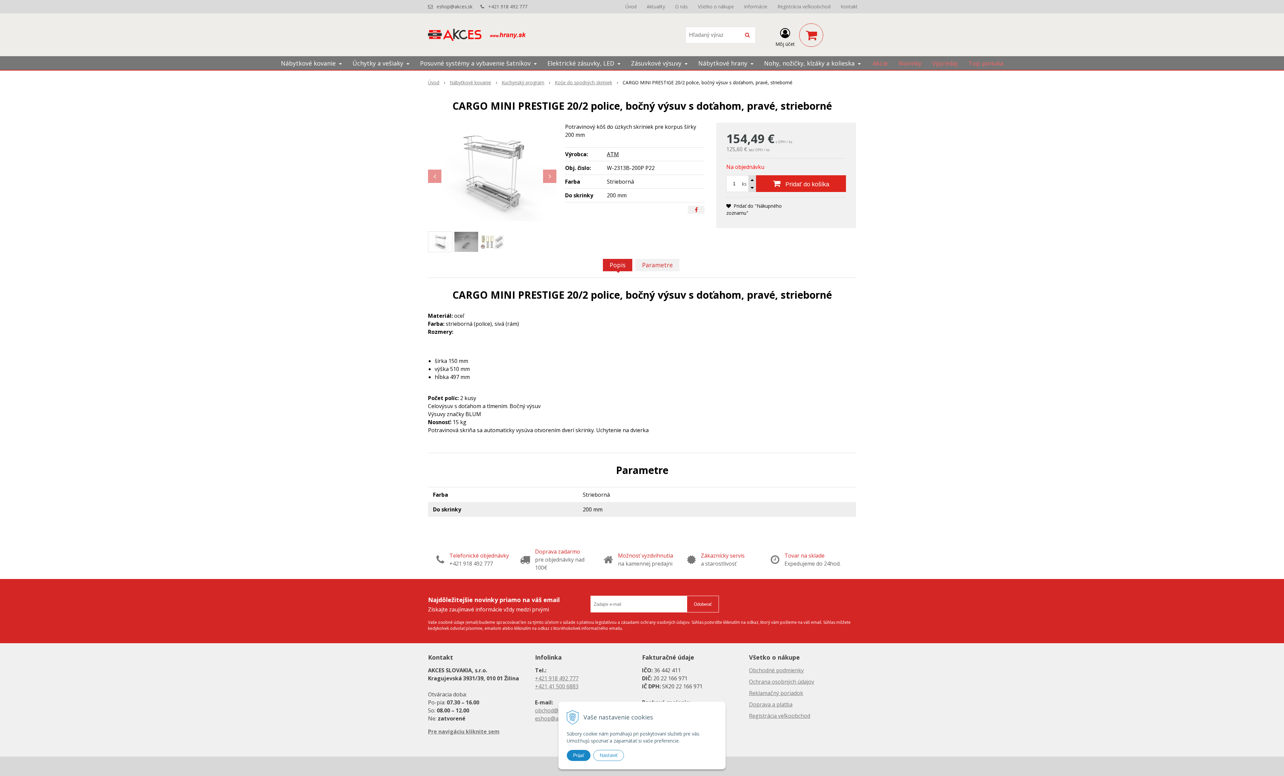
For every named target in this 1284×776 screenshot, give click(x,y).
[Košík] (811, 35)
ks (744, 184)
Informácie (755, 6)
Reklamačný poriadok (776, 693)
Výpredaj (945, 63)
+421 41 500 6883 (556, 686)
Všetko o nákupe (716, 6)
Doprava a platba (770, 704)
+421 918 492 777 (507, 6)
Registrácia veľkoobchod (804, 6)
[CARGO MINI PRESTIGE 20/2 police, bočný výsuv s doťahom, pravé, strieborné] (492, 173)
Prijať (578, 755)
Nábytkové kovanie (470, 82)
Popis (618, 265)
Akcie (880, 63)
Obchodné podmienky (776, 670)
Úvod (631, 6)
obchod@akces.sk (557, 710)
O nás (681, 6)
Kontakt (849, 6)
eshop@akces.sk (454, 6)
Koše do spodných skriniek (583, 82)
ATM (613, 154)
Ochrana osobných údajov (781, 681)
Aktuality (656, 6)
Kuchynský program (523, 82)
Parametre (657, 265)
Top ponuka (985, 63)
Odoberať (703, 604)
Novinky (910, 63)
